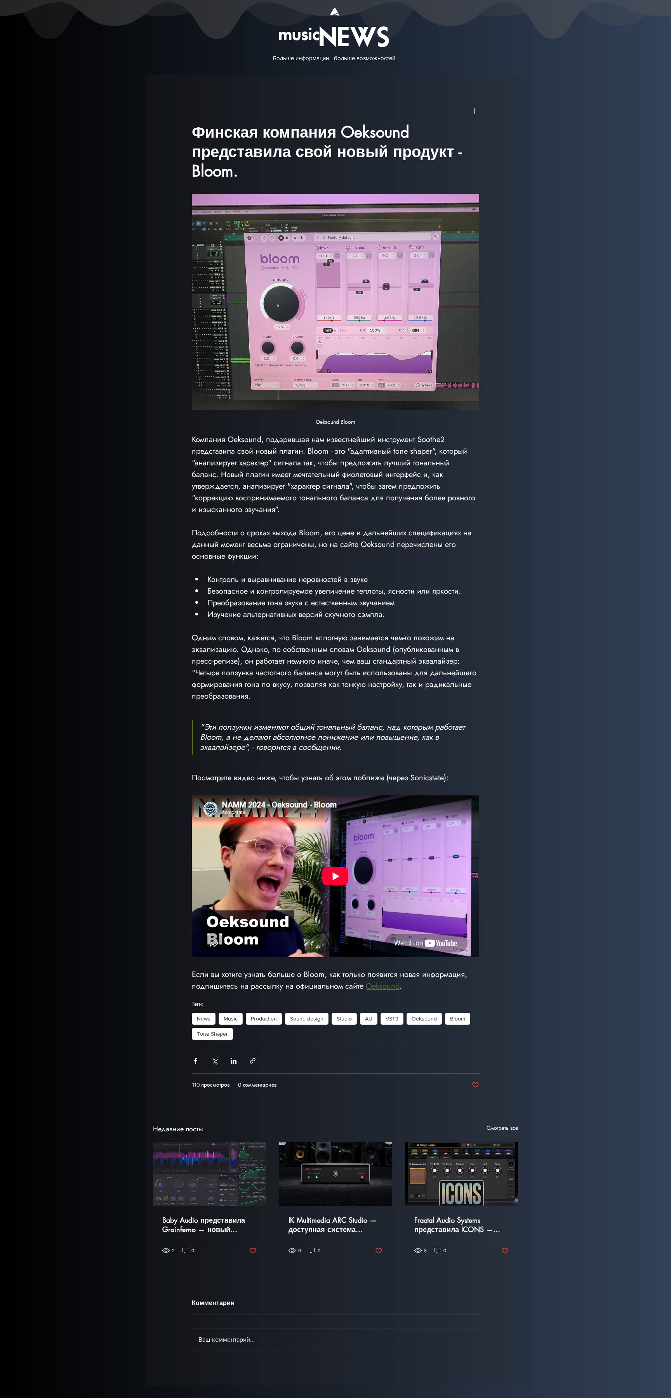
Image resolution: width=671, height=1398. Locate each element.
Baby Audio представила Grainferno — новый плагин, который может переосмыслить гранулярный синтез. (203, 1224)
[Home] (334, 11)
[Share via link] (252, 1060)
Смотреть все (502, 1128)
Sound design (306, 1018)
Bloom (457, 1018)
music (299, 35)
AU (368, 1018)
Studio (344, 1018)
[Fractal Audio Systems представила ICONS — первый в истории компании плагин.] (461, 1174)
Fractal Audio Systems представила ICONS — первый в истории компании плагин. (453, 1224)
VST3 (392, 1018)
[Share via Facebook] (195, 1060)
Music (231, 1018)
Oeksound (424, 1018)
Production (264, 1018)
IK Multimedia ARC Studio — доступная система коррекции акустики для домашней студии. (333, 1224)
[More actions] (474, 110)
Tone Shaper (212, 1034)
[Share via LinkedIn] (233, 1060)
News (203, 1018)
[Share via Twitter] (214, 1060)
